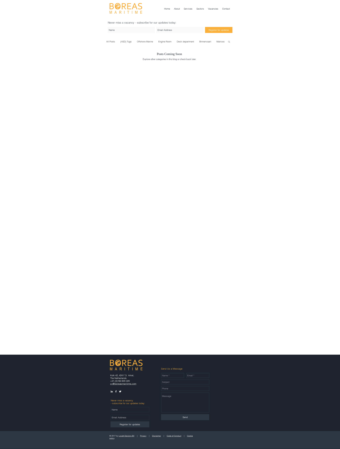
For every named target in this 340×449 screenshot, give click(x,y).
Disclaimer (156, 436)
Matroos (220, 41)
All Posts (110, 41)
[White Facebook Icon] (115, 391)
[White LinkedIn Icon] (111, 391)
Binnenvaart (205, 41)
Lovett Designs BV (126, 436)
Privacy (143, 436)
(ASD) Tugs (126, 41)
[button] (229, 42)
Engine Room (164, 41)
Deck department (185, 41)
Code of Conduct (174, 436)
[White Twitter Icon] (120, 391)
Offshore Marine (145, 41)
